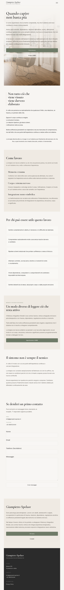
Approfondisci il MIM (32, 340)
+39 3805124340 (11, 424)
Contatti (32, 539)
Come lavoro (32, 50)
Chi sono (32, 533)
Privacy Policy (10, 584)
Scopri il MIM (32, 55)
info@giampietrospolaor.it (13, 419)
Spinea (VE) (9, 566)
